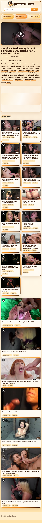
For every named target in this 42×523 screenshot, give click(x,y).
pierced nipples (34, 77)
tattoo (33, 80)
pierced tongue (7, 80)
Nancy (3, 77)
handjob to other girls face (29, 75)
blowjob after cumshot (20, 64)
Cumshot (13, 71)
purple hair (19, 80)
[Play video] (21, 34)
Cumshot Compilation (26, 71)
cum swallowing (28, 68)
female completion (18, 73)
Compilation (27, 66)
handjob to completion (9, 75)
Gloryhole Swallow (16, 61)
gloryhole (30, 73)
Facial (7, 73)
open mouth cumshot (15, 77)
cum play (17, 68)
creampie (36, 66)
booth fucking (16, 66)
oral (25, 77)
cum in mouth (7, 68)
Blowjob (8, 64)
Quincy (27, 80)
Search (34, 9)
